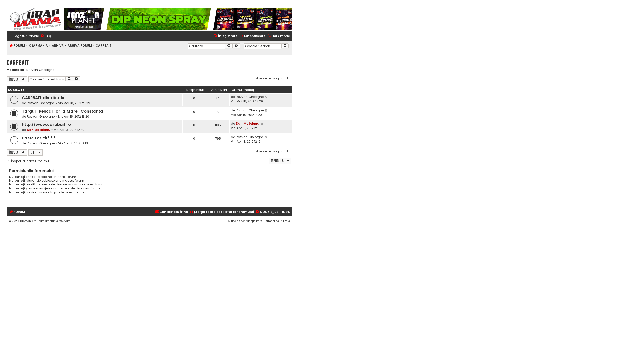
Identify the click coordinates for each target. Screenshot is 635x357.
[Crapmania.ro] (35, 19)
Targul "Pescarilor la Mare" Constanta (62, 111)
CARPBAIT (18, 63)
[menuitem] (45, 36)
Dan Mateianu (38, 130)
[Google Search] (285, 45)
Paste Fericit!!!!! (38, 138)
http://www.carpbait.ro (46, 124)
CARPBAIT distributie (43, 98)
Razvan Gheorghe (40, 70)
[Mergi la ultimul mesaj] (266, 97)
